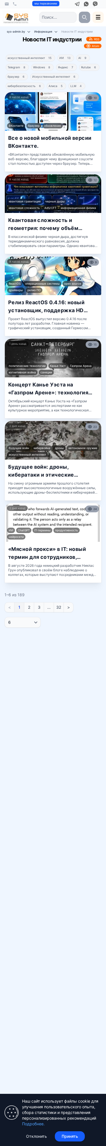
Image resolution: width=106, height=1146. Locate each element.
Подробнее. (33, 1123)
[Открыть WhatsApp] (86, 4)
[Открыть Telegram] (77, 4)
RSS (96, 39)
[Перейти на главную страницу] (15, 17)
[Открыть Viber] (95, 4)
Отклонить (36, 1136)
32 (58, 607)
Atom (95, 46)
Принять (70, 1136)
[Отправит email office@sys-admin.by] (7, 4)
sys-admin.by (16, 31)
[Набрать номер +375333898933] (14, 4)
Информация (43, 31)
